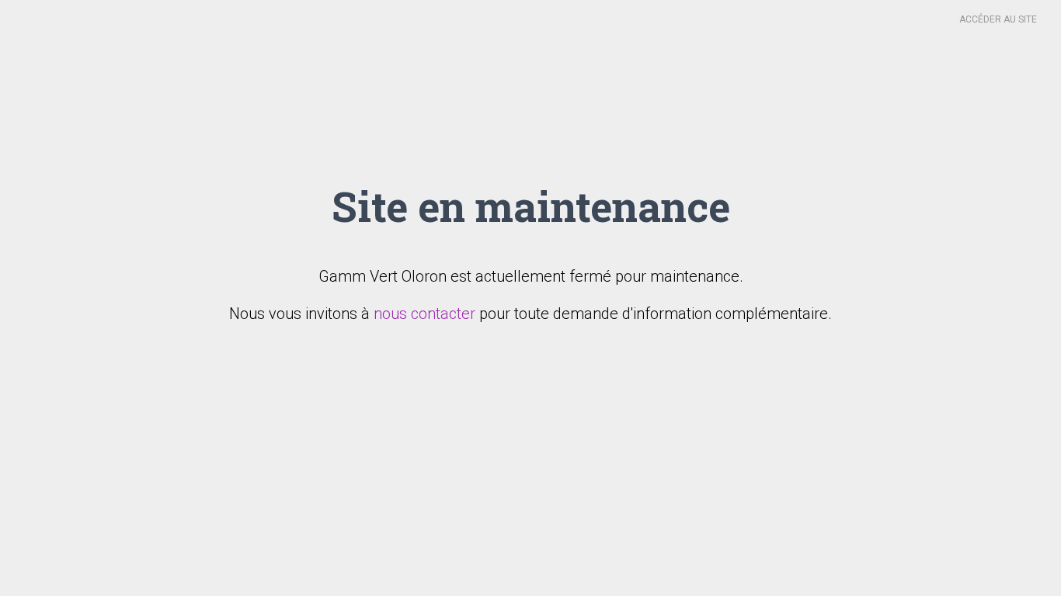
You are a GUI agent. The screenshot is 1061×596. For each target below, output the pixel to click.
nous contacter (424, 313)
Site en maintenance (531, 205)
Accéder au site (998, 19)
